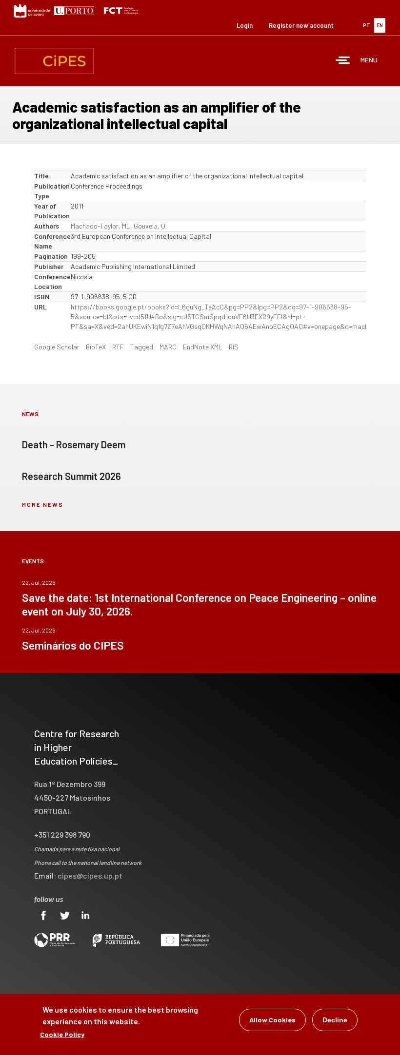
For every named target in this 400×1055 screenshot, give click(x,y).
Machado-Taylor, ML (100, 226)
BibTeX (96, 347)
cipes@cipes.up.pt (90, 875)
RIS (234, 347)
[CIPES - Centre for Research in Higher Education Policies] (54, 61)
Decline (334, 1020)
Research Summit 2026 (71, 476)
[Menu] (343, 61)
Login (245, 25)
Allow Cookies (272, 1020)
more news (42, 504)
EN (380, 25)
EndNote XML (202, 347)
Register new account (301, 25)
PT (366, 25)
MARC (168, 347)
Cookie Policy (62, 1034)
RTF (118, 347)
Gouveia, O (149, 226)
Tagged (141, 347)
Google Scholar (57, 347)
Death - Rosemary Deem (73, 444)
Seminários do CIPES (73, 645)
